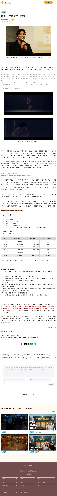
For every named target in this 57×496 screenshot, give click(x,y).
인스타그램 (5, 482)
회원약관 (39, 478)
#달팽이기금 (5, 354)
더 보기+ (54, 412)
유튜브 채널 (5, 485)
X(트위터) (5, 492)
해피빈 (4, 489)
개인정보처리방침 (41, 482)
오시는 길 (23, 489)
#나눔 (24, 357)
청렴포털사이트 (41, 485)
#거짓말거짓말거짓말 (7, 357)
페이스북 (4, 478)
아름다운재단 (28, 466)
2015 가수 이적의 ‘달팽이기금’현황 (13, 16)
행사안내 (22, 482)
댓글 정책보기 (5, 383)
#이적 (12, 354)
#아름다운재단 (45, 357)
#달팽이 (18, 354)
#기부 (53, 357)
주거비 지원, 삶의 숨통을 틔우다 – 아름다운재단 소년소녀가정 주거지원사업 (20, 337)
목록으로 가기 (26, 394)
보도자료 (22, 485)
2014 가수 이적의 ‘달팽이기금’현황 (10, 335)
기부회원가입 (48, 2)
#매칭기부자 (17, 357)
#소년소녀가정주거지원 (28, 354)
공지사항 (22, 478)
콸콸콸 (3, 12)
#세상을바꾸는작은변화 (34, 357)
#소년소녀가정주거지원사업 (42, 354)
